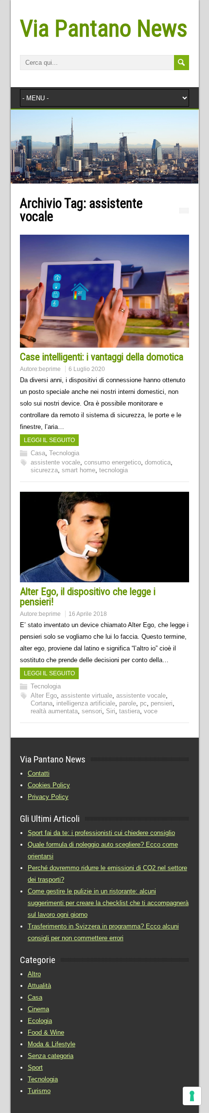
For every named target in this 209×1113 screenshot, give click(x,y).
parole (127, 703)
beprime (50, 369)
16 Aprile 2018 (88, 614)
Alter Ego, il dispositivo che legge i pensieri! (88, 597)
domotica (158, 462)
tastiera (129, 711)
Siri (110, 711)
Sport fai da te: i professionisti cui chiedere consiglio (101, 832)
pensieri (162, 703)
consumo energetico (112, 462)
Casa (38, 453)
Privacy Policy (48, 796)
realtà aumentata (54, 711)
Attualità (39, 985)
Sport (35, 1067)
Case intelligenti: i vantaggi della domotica (101, 357)
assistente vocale (55, 462)
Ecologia (40, 1020)
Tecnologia (64, 453)
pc (143, 703)
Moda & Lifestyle (51, 1044)
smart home (78, 470)
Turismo (39, 1090)
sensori (92, 711)
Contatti (39, 773)
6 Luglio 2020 (87, 369)
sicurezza (44, 470)
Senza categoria (50, 1055)
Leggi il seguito (49, 440)
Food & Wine (46, 1032)
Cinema (38, 1009)
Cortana (41, 703)
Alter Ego (44, 695)
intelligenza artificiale (85, 703)
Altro (34, 974)
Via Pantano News (103, 28)
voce (150, 711)
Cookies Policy (49, 785)
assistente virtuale (86, 695)
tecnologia (113, 470)
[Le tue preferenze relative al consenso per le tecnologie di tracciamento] (192, 1096)
